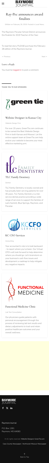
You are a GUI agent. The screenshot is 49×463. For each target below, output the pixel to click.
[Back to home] (24, 3)
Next (43, 56)
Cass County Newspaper (12, 444)
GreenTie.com (39, 439)
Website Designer (27, 439)
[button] (3, 3)
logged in (17, 70)
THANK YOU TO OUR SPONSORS (14, 87)
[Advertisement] (24, 365)
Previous (7, 56)
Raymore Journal (9, 423)
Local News (39, 24)
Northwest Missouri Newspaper (34, 444)
